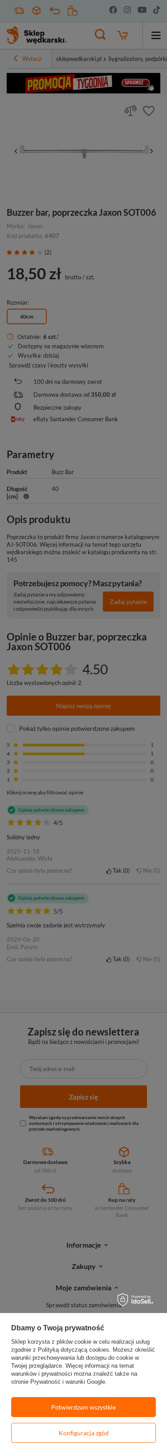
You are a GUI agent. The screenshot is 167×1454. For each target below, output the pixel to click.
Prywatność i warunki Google (67, 1381)
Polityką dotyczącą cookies (73, 1349)
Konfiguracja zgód (84, 1433)
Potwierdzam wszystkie (83, 1407)
